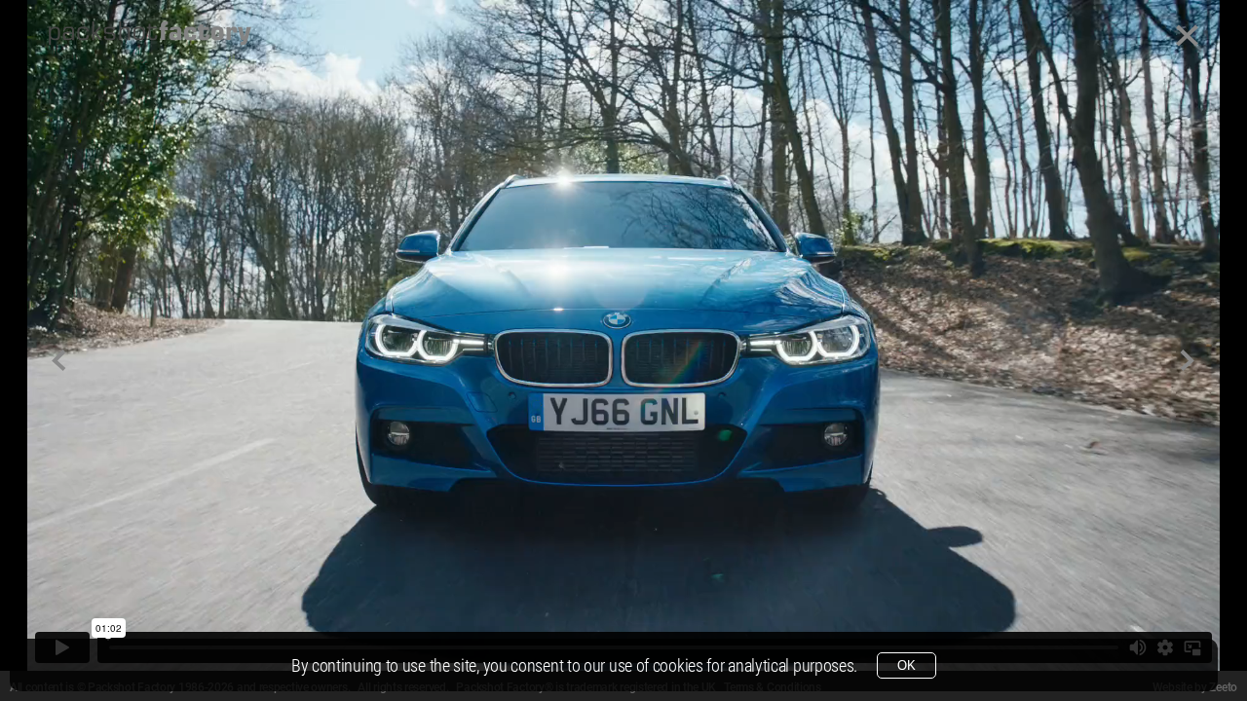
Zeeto (1223, 687)
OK (906, 665)
